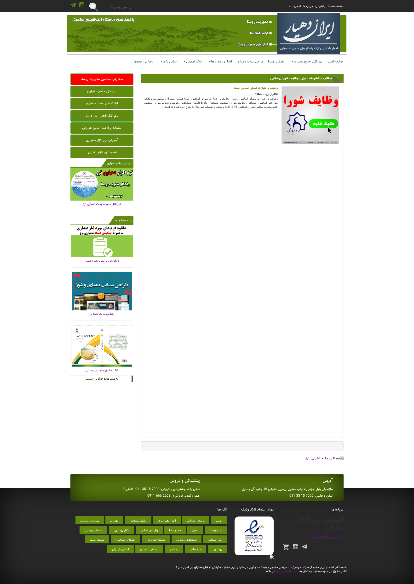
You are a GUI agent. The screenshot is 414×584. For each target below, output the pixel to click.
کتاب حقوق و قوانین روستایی (101, 370)
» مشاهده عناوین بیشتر (101, 378)
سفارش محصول (142, 61)
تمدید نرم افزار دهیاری (101, 152)
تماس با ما (295, 6)
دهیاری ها (175, 530)
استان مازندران (120, 549)
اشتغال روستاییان (125, 540)
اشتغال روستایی (93, 530)
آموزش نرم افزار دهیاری (102, 140)
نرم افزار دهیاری (149, 549)
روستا (219, 520)
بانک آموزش (194, 61)
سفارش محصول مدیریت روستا (102, 79)
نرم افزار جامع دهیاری (308, 61)
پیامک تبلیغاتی (138, 520)
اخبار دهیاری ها (167, 520)
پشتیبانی (320, 6)
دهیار (195, 530)
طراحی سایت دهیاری (250, 61)
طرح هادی (195, 549)
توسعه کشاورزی (156, 540)
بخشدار (174, 549)
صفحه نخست (336, 6)
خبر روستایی (215, 540)
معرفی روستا (276, 61)
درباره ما (308, 6)
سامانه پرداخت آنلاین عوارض (101, 127)
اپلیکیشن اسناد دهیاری (102, 103)
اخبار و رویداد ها (221, 61)
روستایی (217, 549)
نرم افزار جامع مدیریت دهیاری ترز (102, 204)
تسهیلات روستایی (186, 540)
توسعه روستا (97, 540)
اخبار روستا (216, 530)
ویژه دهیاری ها (123, 220)
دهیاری (114, 520)
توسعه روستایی (196, 520)
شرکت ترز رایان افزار (287, 571)
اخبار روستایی (121, 530)
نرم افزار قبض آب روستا (102, 115)
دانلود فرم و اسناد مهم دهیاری (102, 260)
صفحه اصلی (335, 61)
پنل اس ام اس (149, 530)
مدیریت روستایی (89, 520)
